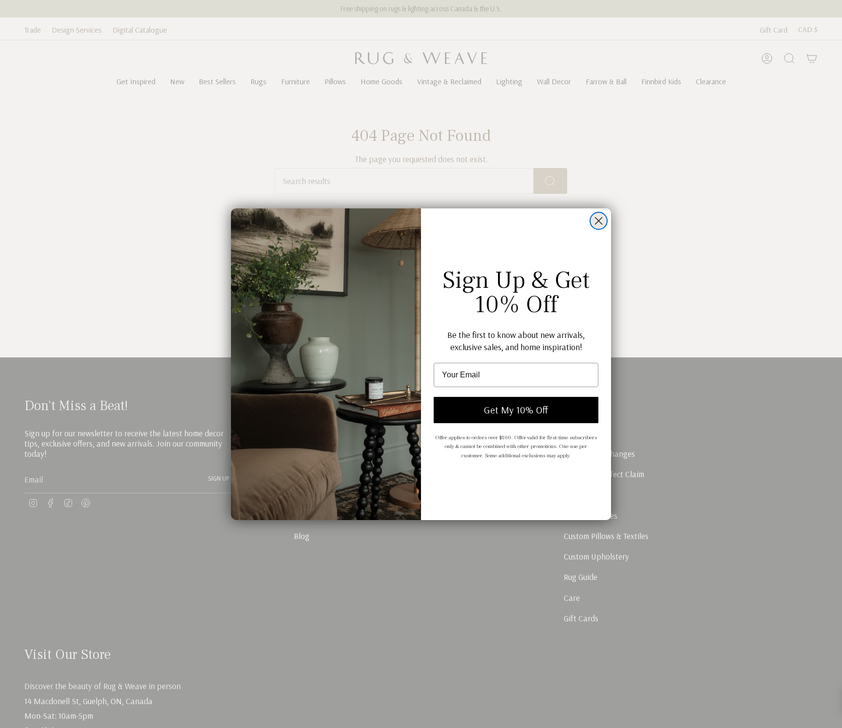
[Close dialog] (598, 220)
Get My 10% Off (516, 410)
